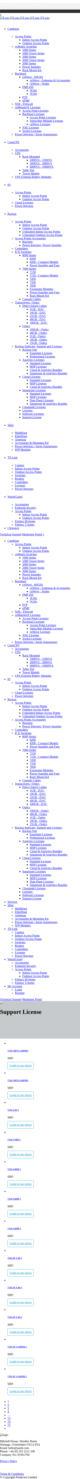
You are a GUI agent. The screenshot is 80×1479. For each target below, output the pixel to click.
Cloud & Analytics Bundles (46, 370)
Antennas (20, 439)
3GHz (33, 90)
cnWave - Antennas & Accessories (50, 80)
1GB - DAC (37, 309)
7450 (33, 278)
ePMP (26, 100)
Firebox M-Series (25, 521)
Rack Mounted (31, 156)
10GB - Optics (38, 339)
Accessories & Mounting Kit (32, 443)
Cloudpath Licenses (34, 407)
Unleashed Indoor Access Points (41, 231)
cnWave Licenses (40, 124)
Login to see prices (20, 1065)
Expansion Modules (41, 289)
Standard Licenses (40, 363)
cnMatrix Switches (26, 46)
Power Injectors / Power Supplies (41, 245)
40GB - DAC (38, 319)
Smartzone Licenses (34, 390)
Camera (19, 465)
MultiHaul (21, 432)
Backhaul (20, 73)
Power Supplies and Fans (45, 265)
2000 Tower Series (33, 60)
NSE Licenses (30, 127)
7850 (33, 285)
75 (8, 1425)
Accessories (22, 149)
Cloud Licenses (24, 202)
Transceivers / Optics (27, 302)
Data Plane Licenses (42, 400)
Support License (31, 417)
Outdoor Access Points (35, 43)
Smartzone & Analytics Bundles (48, 373)
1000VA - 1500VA (41, 160)
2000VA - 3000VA (41, 163)
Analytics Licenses (33, 359)
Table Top (28, 170)
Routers (19, 478)
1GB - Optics (38, 336)
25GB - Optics (38, 343)
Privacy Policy (8, 1461)
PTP (25, 97)
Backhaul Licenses (33, 114)
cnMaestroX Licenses (27, 107)
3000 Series (29, 63)
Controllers (21, 248)
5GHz (33, 93)
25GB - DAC (38, 316)
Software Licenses (33, 413)
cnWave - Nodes (39, 83)
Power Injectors (24, 206)
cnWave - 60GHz (32, 77)
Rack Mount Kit (31, 70)
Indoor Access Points (34, 39)
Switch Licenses (31, 131)
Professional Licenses (42, 356)
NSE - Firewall (24, 104)
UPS (17, 153)
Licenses (27, 410)
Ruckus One (29, 349)
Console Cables (31, 299)
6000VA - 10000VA (42, 166)
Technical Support (10, 534)
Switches (20, 475)
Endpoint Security (25, 507)
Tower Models (30, 173)
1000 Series (29, 50)
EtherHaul (21, 436)
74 (8, 1421)
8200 (33, 258)
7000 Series (29, 268)
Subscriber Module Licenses (46, 120)
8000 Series (29, 255)
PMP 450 (27, 87)
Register (20, 993)
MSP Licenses (38, 366)
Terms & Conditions (12, 1473)
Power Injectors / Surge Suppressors (36, 134)
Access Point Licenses (35, 110)
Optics (26, 326)
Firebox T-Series (24, 524)
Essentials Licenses (41, 353)
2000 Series (29, 56)
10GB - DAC (38, 312)
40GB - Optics (38, 332)
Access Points (23, 36)
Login (18, 989)
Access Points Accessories (30, 238)
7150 (33, 272)
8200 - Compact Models (44, 262)
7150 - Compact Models (44, 275)
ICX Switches (23, 251)
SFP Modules (23, 449)
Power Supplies (31, 66)
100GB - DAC (38, 322)
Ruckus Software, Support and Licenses (38, 346)
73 (8, 1418)
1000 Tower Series (33, 53)
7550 (33, 282)
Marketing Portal (32, 534)
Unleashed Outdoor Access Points (42, 235)
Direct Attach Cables (34, 305)
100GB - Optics (39, 329)
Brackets (27, 241)
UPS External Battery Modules (33, 176)
